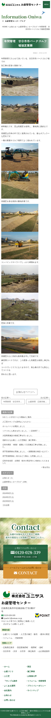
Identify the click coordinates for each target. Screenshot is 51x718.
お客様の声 (32, 676)
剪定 (29, 667)
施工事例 (31, 671)
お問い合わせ (9, 700)
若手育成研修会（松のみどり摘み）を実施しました (22, 456)
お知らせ (8, 695)
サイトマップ (32, 690)
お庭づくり (8, 671)
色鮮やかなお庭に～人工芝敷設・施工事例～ (19, 440)
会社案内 (8, 690)
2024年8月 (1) (8, 493)
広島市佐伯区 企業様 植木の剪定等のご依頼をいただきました (25, 462)
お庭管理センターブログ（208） (15, 482)
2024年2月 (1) (8, 497)
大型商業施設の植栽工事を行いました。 (18, 436)
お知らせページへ (25, 392)
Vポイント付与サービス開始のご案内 (16, 417)
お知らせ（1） (8, 478)
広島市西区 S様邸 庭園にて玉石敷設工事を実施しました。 (24, 446)
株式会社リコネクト (34, 715)
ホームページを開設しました (13, 426)
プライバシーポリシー (36, 686)
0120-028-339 (9, 615)
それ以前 (5, 505)
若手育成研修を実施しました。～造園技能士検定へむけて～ (25, 451)
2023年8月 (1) (8, 501)
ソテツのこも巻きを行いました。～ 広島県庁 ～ (21, 431)
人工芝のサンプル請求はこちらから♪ (16, 422)
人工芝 (7, 676)
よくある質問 (9, 686)
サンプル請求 (11, 681)
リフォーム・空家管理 (36, 681)
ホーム (7, 667)
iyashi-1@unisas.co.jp (13, 618)
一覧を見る (45, 467)
